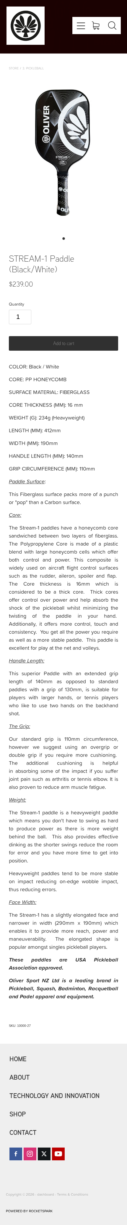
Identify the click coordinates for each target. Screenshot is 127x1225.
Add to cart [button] (63, 343)
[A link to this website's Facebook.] (15, 1154)
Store (14, 68)
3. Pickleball (33, 68)
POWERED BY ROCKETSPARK (29, 1210)
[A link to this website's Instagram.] (30, 1154)
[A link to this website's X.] (44, 1154)
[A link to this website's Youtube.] (58, 1154)
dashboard (45, 1194)
